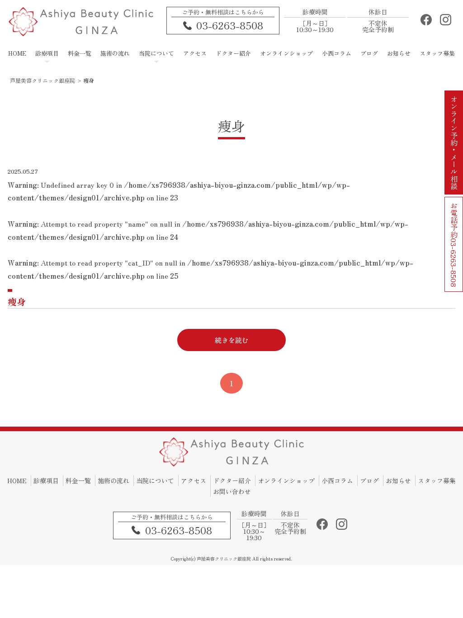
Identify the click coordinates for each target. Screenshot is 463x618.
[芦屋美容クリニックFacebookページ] (426, 22)
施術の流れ (113, 480)
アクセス (193, 480)
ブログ (369, 480)
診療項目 (46, 480)
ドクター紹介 (232, 480)
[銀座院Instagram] (445, 22)
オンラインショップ (286, 480)
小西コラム (337, 480)
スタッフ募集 (437, 480)
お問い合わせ (232, 491)
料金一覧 (78, 480)
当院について (155, 480)
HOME (17, 480)
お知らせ (398, 480)
